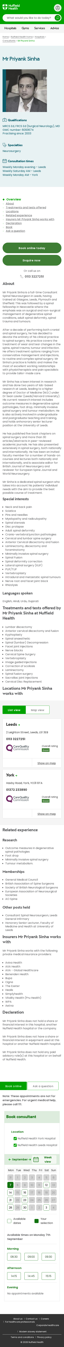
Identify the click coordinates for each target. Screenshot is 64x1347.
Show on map (47, 763)
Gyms (25, 28)
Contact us (32, 1318)
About (10, 204)
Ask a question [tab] (43, 1086)
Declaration (14, 223)
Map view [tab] (37, 710)
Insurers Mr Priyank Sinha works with (30, 219)
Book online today (32, 248)
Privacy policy (44, 1337)
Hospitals (10, 28)
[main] (32, 673)
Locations (12, 211)
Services (39, 28)
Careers (45, 1318)
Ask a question (15, 231)
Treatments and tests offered (26, 207)
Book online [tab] (13, 1086)
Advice (54, 28)
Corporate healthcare (47, 1325)
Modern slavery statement (32, 1331)
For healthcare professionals (20, 1321)
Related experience (19, 215)
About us (18, 1318)
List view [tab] (14, 710)
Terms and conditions (22, 1337)
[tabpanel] (32, 769)
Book (9, 227)
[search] (32, 18)
